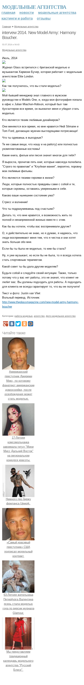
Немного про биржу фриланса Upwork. (18, 501)
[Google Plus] (5, 323)
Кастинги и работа (17, 18)
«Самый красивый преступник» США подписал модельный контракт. (18, 549)
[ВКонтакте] (11, 323)
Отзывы (44, 18)
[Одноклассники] (24, 323)
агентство (39, 316)
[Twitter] (18, 323)
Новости (26, 12)
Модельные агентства (34, 7)
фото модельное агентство (61, 316)
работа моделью (23, 316)
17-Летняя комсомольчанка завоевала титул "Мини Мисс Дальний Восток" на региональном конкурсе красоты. (18, 449)
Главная (8, 12)
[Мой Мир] (30, 323)
